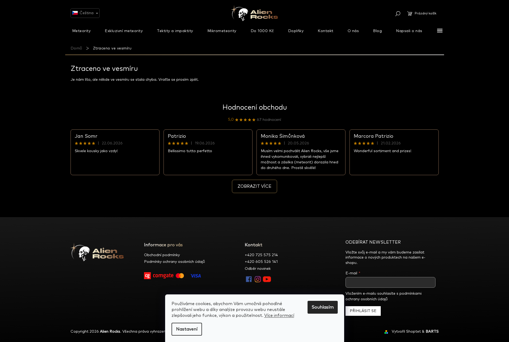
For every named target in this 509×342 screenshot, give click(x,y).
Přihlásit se (363, 311)
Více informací (279, 315)
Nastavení (186, 329)
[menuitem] (81, 30)
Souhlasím (323, 307)
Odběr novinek (258, 269)
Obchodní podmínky (162, 255)
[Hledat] (398, 13)
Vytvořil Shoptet (406, 331)
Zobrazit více (254, 186)
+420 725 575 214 (261, 255)
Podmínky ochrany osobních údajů (174, 262)
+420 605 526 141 (261, 262)
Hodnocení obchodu (254, 107)
